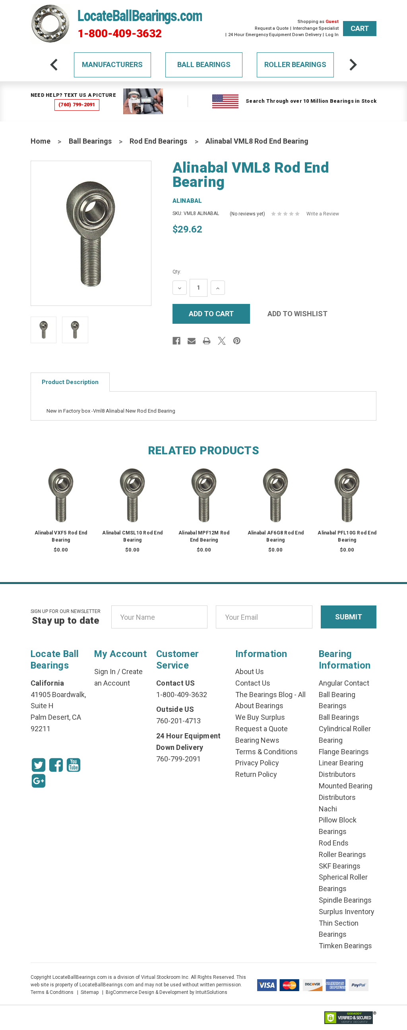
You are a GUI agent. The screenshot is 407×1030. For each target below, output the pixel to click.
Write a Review (322, 214)
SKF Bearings (339, 866)
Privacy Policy (257, 763)
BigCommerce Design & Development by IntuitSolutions (166, 992)
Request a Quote (272, 28)
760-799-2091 (178, 759)
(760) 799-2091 (76, 105)
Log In (332, 34)
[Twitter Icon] (39, 765)
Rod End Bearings (158, 141)
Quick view (61, 487)
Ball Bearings (204, 64)
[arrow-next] (353, 65)
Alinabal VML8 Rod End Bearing (256, 141)
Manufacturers (112, 64)
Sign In (105, 671)
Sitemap (90, 992)
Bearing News (257, 740)
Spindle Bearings (345, 900)
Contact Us (252, 683)
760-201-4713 (178, 721)
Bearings (333, 705)
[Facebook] (176, 341)
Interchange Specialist (316, 28)
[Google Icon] (39, 781)
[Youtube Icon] (73, 765)
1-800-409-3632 (120, 33)
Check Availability (61, 502)
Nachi (328, 809)
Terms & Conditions (266, 752)
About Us (249, 671)
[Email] (192, 341)
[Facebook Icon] (56, 765)
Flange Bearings (344, 752)
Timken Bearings (345, 946)
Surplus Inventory (346, 911)
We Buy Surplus (260, 717)
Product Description (70, 382)
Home (40, 141)
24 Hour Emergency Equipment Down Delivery (274, 34)
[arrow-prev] (54, 65)
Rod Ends (334, 843)
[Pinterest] (237, 341)
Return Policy (256, 774)
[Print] (207, 341)
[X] (222, 341)
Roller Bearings (295, 64)
